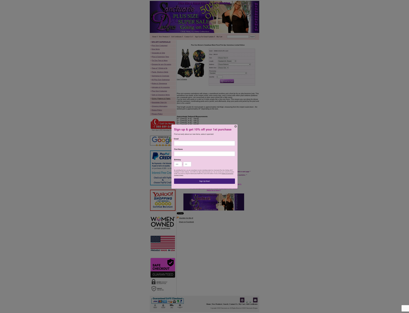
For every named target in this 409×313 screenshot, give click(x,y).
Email (176, 139)
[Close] (235, 126)
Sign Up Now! (204, 181)
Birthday (177, 159)
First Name (178, 149)
